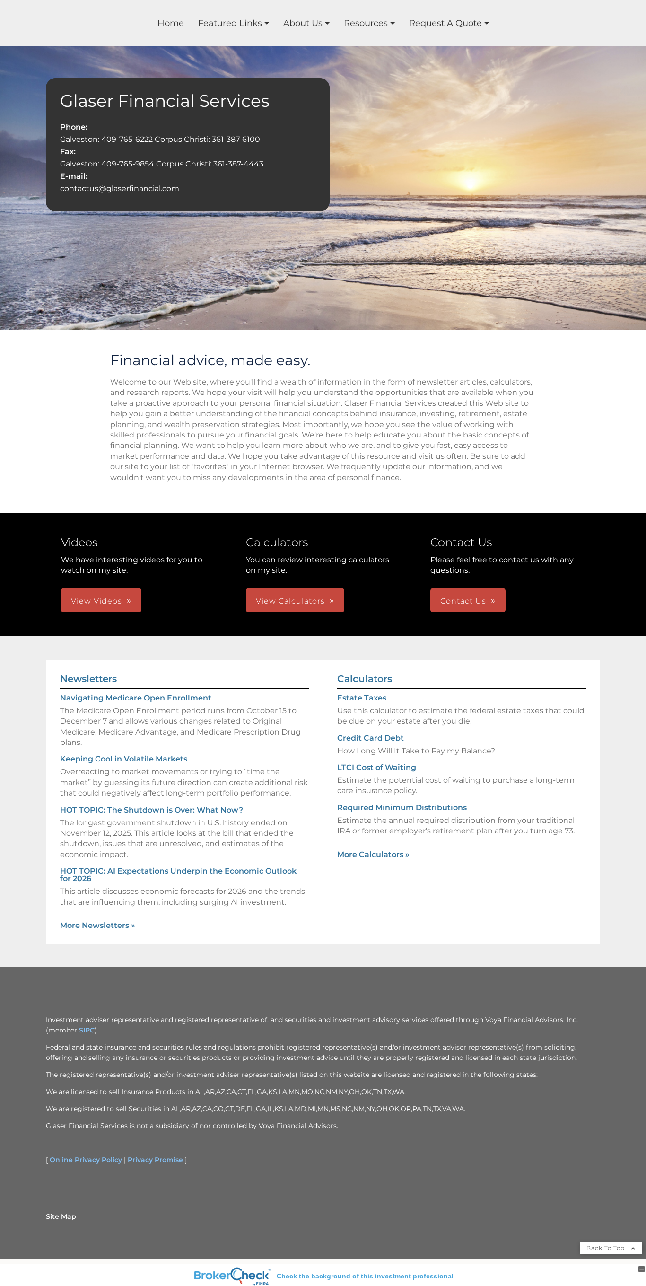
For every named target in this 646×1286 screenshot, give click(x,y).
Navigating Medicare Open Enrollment (135, 697)
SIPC (87, 1030)
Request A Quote (445, 23)
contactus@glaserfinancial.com (119, 188)
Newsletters (88, 678)
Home (170, 23)
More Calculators (373, 854)
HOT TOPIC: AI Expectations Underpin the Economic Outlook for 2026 (178, 874)
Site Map (61, 1216)
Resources (366, 23)
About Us (303, 23)
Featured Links (230, 23)
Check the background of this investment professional (365, 1276)
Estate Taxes (361, 697)
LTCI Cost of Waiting (376, 767)
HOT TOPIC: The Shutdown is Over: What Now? (151, 809)
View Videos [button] (96, 600)
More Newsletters (97, 925)
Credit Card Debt (370, 738)
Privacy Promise (155, 1159)
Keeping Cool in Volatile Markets (123, 758)
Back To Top (606, 1247)
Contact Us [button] (463, 600)
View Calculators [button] (290, 600)
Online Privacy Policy (86, 1159)
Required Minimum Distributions (402, 807)
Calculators (364, 678)
